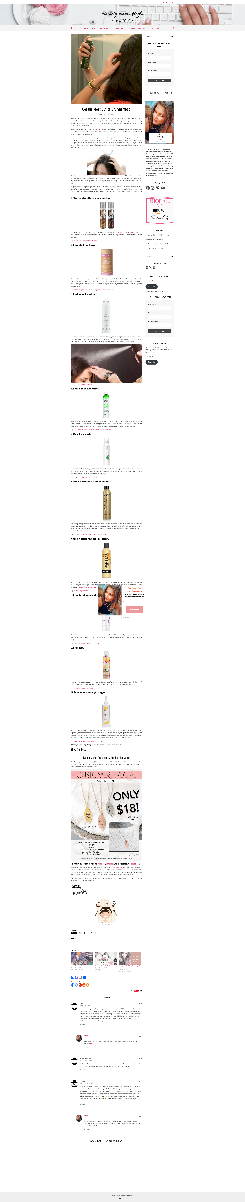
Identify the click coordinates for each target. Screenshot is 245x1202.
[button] (134, 590)
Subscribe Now (134, 609)
